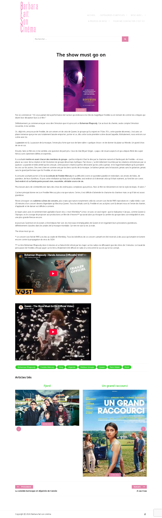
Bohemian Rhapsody (26, 367)
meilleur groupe (87, 367)
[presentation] (18, 429)
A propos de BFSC (97, 21)
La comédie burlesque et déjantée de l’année (36, 491)
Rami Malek (115, 367)
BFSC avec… (137, 15)
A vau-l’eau (142, 491)
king (61, 367)
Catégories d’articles (112, 15)
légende (71, 367)
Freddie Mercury (47, 367)
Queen (102, 367)
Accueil (91, 15)
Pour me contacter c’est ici (129, 21)
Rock (127, 367)
